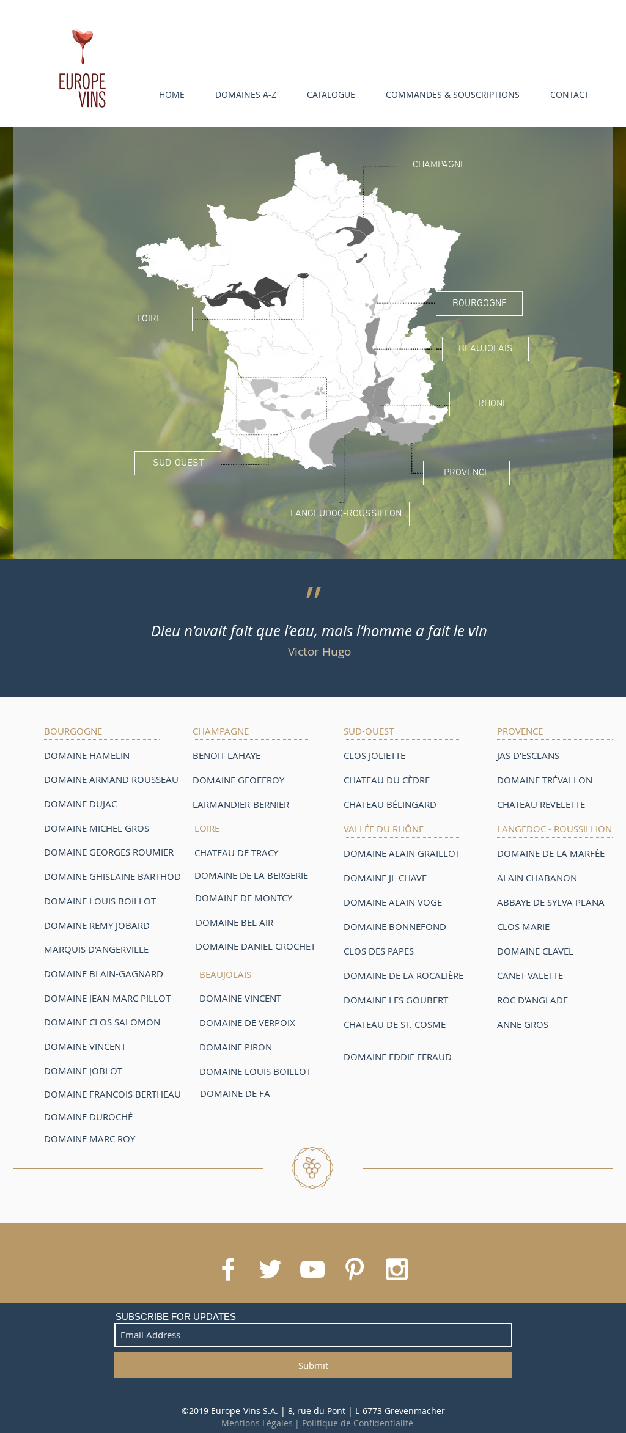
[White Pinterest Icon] (354, 1269)
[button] (239, 94)
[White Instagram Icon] (396, 1269)
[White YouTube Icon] (312, 1269)
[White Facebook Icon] (228, 1269)
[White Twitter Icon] (270, 1269)
